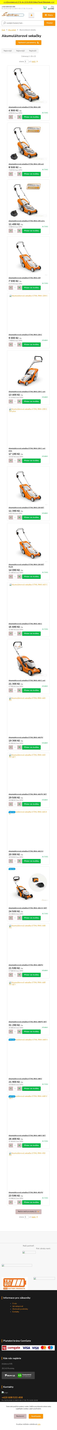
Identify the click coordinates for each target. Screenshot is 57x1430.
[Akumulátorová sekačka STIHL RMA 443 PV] (29, 716)
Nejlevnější (20, 51)
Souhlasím (36, 1416)
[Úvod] (13, 15)
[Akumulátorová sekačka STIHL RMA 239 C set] (29, 370)
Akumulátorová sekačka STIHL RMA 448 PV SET (28, 1022)
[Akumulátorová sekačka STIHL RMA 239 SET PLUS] (29, 543)
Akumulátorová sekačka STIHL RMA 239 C (25, 335)
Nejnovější (8, 51)
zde (39, 1424)
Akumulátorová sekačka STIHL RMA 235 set (26, 164)
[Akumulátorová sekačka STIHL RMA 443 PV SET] (29, 773)
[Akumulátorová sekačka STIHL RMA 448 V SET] (29, 1114)
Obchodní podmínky (20, 1309)
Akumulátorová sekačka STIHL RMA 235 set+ (27, 221)
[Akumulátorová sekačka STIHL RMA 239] (29, 257)
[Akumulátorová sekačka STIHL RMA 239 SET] (29, 486)
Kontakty (15, 1312)
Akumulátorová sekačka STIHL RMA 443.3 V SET (28, 908)
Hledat (49, 23)
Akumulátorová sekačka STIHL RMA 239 (24, 278)
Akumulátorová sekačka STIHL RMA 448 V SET (27, 1135)
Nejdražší (32, 51)
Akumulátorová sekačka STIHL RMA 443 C (25, 624)
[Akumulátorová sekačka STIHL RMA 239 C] (29, 313)
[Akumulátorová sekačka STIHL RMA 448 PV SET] (29, 1001)
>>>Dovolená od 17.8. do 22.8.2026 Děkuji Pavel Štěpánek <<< (29, 2)
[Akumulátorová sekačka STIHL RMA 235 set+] (29, 200)
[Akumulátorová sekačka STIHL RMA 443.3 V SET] (29, 887)
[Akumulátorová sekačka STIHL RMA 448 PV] (29, 944)
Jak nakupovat (17, 1306)
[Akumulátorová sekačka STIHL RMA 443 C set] (29, 659)
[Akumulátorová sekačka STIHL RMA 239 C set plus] (29, 427)
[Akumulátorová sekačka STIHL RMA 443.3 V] (29, 830)
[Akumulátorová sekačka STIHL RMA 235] (29, 86)
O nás (14, 1303)
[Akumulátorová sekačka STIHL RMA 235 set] (29, 143)
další (34, 61)
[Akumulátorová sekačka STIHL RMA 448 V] (29, 1057)
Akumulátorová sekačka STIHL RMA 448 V (25, 1079)
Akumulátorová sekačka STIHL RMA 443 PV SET (28, 794)
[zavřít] (54, 2)
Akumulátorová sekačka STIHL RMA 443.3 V (26, 851)
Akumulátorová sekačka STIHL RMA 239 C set (27, 392)
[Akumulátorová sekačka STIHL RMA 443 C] (29, 602)
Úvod (3, 30)
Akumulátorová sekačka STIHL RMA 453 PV (26, 1192)
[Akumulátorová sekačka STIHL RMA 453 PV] (29, 1171)
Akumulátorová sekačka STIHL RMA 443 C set (27, 680)
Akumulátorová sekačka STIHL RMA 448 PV (26, 965)
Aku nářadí (12, 30)
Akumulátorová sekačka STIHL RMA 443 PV (26, 737)
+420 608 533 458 (8, 7)
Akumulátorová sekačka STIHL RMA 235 (24, 107)
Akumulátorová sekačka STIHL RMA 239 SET (26, 507)
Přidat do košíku (31, 117)
